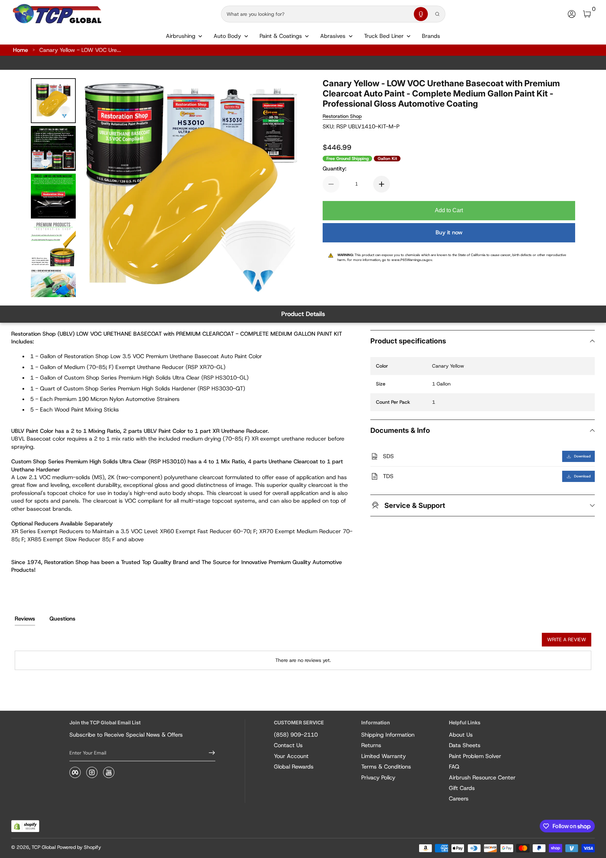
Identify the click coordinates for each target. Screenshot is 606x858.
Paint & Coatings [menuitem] (281, 36)
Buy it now (449, 232)
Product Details (303, 314)
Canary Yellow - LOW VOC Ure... (80, 50)
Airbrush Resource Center (482, 777)
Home (20, 50)
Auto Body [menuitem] (227, 36)
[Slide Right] (286, 187)
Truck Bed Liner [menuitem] (384, 36)
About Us (461, 734)
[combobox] (316, 14)
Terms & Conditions (386, 766)
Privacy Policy (378, 777)
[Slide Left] (95, 187)
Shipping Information (388, 734)
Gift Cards (462, 788)
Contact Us (288, 745)
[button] (421, 14)
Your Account (291, 756)
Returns (371, 745)
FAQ (454, 766)
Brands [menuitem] (431, 36)
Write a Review (566, 639)
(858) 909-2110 (296, 734)
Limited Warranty (383, 756)
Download (582, 456)
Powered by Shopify (79, 847)
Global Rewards (294, 766)
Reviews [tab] (25, 618)
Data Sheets (464, 745)
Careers (459, 798)
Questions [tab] (62, 618)
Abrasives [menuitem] (332, 36)
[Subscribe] (209, 752)
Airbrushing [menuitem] (180, 36)
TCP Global (44, 847)
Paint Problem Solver (475, 756)
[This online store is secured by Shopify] (25, 826)
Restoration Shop (342, 116)
